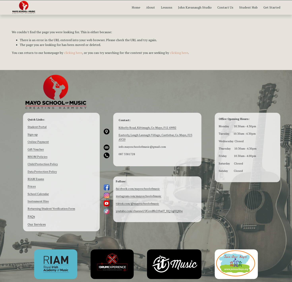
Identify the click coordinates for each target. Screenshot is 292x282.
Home (136, 7)
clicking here (73, 53)
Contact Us (225, 7)
